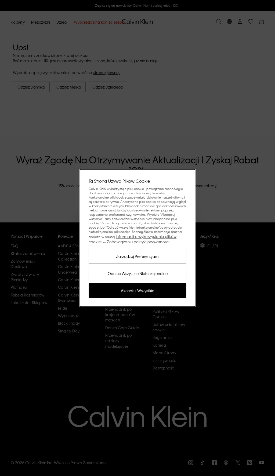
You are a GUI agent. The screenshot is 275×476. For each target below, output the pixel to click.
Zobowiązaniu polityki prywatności (138, 241)
